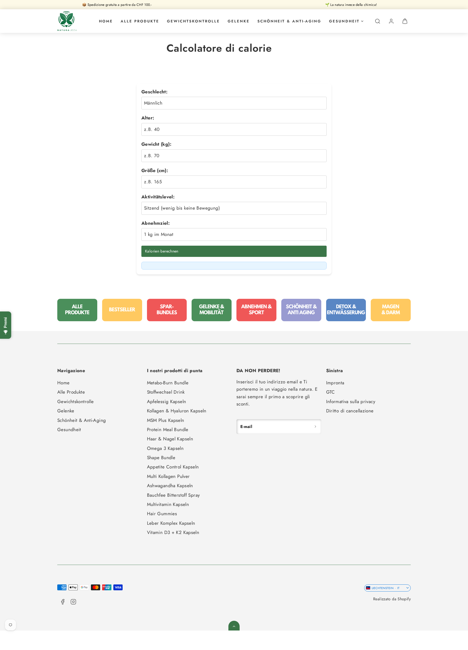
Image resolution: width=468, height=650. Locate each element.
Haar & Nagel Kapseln (170, 439)
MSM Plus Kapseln (165, 420)
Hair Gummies (162, 513)
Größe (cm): (154, 170)
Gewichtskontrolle (193, 21)
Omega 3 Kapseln (165, 448)
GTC (330, 392)
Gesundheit (344, 21)
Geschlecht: (154, 91)
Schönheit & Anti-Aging (289, 21)
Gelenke (239, 21)
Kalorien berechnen (161, 251)
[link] (391, 21)
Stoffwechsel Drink (166, 392)
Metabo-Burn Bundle (168, 382)
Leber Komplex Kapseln (171, 523)
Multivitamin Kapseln (168, 504)
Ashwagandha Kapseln (170, 485)
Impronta (335, 382)
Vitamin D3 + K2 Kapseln (173, 532)
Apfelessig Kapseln (166, 401)
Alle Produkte (140, 21)
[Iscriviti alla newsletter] (315, 426)
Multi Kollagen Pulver (168, 476)
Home (106, 21)
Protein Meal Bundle (167, 429)
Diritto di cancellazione (350, 410)
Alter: (147, 118)
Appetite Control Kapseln (173, 467)
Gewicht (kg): (156, 144)
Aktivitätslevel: (158, 197)
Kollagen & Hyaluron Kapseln (176, 410)
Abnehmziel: (155, 223)
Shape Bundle (161, 457)
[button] (377, 21)
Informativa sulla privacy (350, 401)
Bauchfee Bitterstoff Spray (173, 495)
